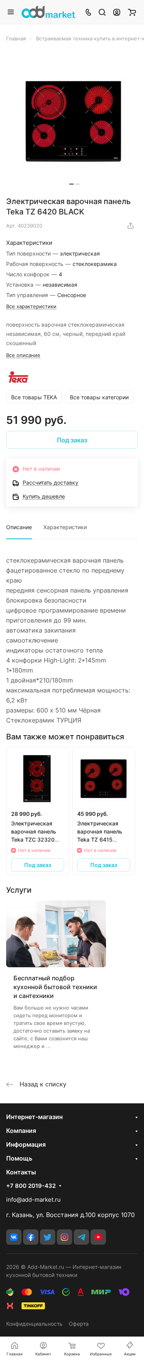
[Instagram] (64, 1237)
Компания (21, 1130)
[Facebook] (30, 1237)
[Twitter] (47, 1237)
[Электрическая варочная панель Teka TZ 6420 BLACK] (74, 121)
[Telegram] (81, 1237)
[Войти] (116, 12)
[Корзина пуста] (132, 12)
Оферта (79, 1323)
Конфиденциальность (34, 1323)
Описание (19, 527)
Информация (26, 1144)
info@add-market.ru (33, 1199)
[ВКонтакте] (14, 1237)
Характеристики (65, 527)
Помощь (19, 1158)
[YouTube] (98, 1237)
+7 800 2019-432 (31, 1185)
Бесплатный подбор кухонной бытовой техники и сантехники (55, 987)
